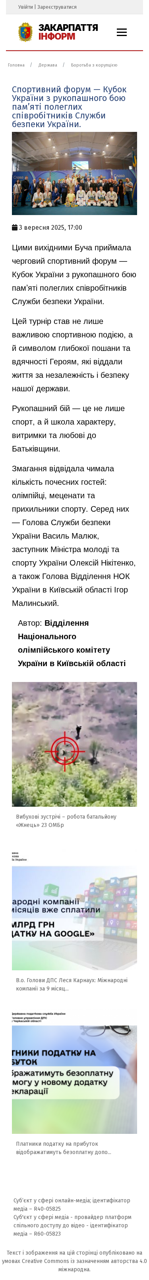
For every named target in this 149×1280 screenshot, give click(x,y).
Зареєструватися (57, 7)
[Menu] (122, 32)
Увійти (25, 7)
